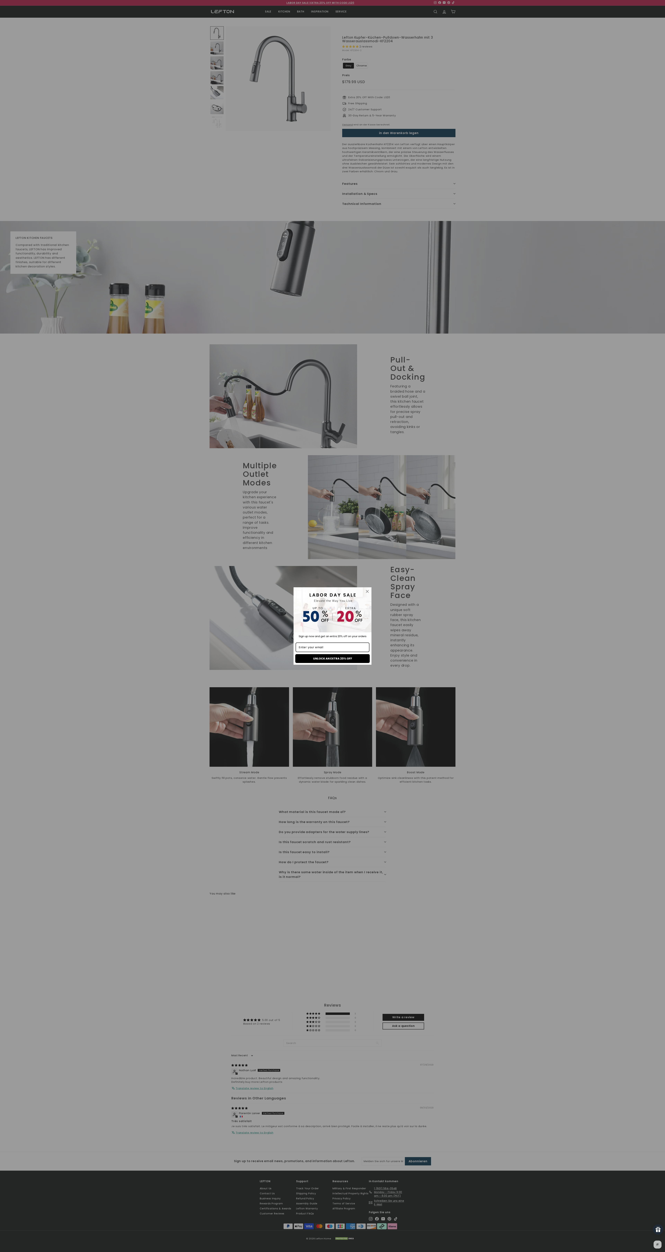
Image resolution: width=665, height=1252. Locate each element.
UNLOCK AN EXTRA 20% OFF (332, 659)
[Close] (367, 591)
